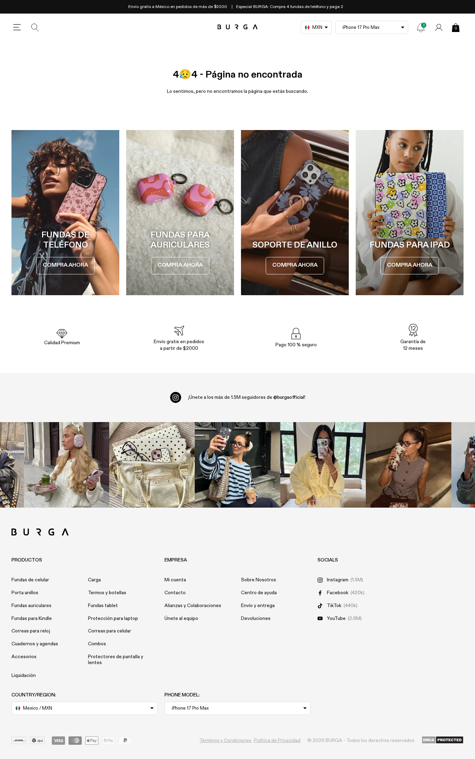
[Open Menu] (17, 27)
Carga (94, 580)
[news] (420, 27)
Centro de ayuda (259, 592)
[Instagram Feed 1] (237, 465)
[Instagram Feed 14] (152, 465)
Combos (97, 643)
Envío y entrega (258, 605)
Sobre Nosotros (258, 580)
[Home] (238, 27)
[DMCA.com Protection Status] (442, 740)
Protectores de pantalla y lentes (115, 659)
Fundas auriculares (31, 605)
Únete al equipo (181, 618)
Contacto (175, 592)
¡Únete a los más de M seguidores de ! (246, 397)
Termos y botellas (107, 592)
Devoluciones (256, 618)
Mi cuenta (175, 580)
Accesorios (24, 656)
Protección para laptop (113, 618)
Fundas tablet (103, 605)
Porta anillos (24, 592)
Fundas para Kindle (31, 618)
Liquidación (23, 675)
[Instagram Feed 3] (408, 465)
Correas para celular (109, 631)
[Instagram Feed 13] (67, 465)
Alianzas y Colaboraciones (192, 605)
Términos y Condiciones (225, 740)
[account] (438, 27)
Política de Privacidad (277, 740)
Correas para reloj (30, 631)
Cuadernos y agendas (34, 643)
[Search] (35, 27)
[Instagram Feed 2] (323, 465)
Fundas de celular (30, 580)
